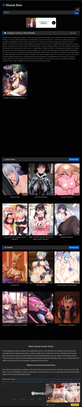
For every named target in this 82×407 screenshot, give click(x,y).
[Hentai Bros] (41, 393)
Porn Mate (75, 379)
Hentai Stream (21, 379)
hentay (62, 379)
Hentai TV (36, 381)
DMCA (40, 399)
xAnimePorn (66, 381)
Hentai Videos (27, 381)
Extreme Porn (7, 381)
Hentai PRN (56, 381)
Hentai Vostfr (46, 381)
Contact (31, 399)
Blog (14, 399)
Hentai (56, 379)
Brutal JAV (17, 381)
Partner (22, 399)
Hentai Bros (13, 5)
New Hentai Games (34, 379)
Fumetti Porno (47, 379)
